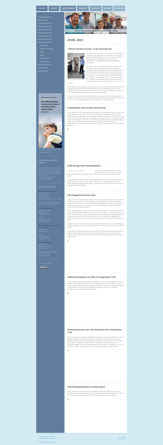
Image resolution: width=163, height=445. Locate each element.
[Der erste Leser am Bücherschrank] (76, 66)
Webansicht (121, 438)
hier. (49, 179)
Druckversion (44, 436)
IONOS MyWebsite (50, 442)
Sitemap (51, 436)
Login (123, 436)
